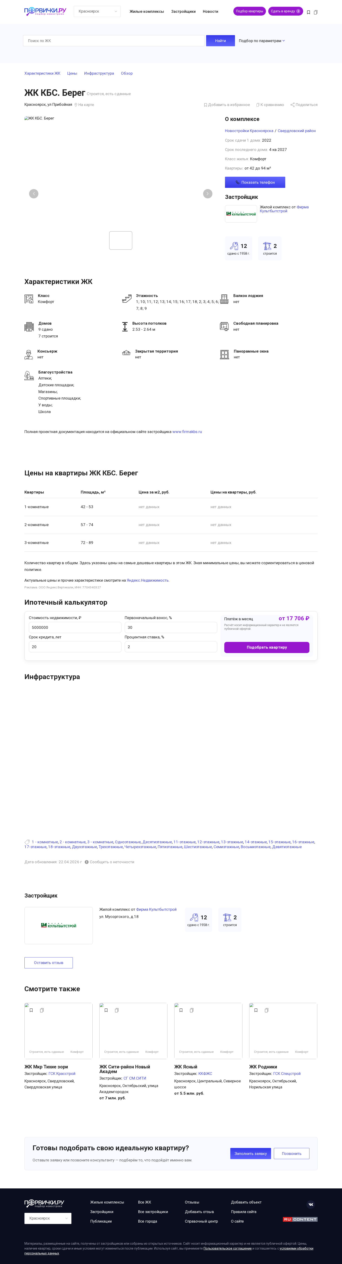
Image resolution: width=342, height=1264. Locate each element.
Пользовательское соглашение (228, 1248)
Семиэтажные (226, 846)
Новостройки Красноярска (249, 130)
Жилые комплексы (147, 11)
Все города (147, 1221)
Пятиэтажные (170, 846)
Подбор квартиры (249, 11)
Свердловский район (297, 130)
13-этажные (232, 842)
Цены (72, 73)
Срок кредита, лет (45, 637)
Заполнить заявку (251, 1153)
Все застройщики (153, 1212)
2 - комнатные (73, 842)
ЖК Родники (263, 1066)
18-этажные (59, 846)
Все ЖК (144, 1202)
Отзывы (192, 1202)
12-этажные (208, 842)
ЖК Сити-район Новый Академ (124, 1069)
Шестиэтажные (198, 846)
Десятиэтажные (157, 842)
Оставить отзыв (48, 962)
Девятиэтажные (287, 846)
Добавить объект (246, 1202)
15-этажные (279, 842)
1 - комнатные (45, 842)
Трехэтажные (111, 846)
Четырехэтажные (140, 846)
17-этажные (35, 846)
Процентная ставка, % (144, 637)
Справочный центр (201, 1221)
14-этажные (256, 842)
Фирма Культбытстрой (284, 209)
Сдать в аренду (285, 11)
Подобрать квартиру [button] (267, 647)
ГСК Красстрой (62, 1073)
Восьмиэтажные (256, 846)
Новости (210, 11)
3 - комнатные (100, 842)
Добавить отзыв (199, 1212)
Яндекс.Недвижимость (148, 580)
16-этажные (303, 842)
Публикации (101, 1221)
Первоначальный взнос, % (148, 617)
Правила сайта (243, 1212)
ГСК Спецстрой (287, 1073)
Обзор (127, 73)
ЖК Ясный (185, 1066)
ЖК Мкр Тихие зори (46, 1066)
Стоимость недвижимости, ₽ (55, 617)
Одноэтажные (128, 842)
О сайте (237, 1221)
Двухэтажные (84, 846)
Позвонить (292, 1153)
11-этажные (185, 842)
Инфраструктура (99, 73)
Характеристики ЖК (42, 73)
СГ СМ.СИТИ (135, 1078)
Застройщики (183, 11)
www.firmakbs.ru (187, 431)
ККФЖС (205, 1073)
